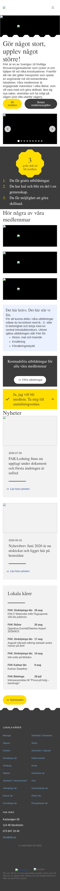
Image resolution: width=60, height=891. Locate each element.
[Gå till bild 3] (24, 141)
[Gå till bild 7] (36, 141)
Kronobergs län (10, 803)
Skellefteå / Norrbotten (41, 735)
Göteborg (7, 765)
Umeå (34, 765)
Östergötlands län (39, 803)
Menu (52, 7)
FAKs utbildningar (32, 379)
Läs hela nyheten (20, 489)
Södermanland (38, 758)
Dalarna (6, 743)
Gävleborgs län (10, 758)
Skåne (34, 743)
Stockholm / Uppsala (41, 750)
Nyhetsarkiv (17, 699)
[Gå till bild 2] (21, 141)
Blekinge (7, 735)
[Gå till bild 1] (18, 141)
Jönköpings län (10, 788)
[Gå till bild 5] (30, 141)
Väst (33, 780)
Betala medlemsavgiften (41, 104)
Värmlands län (38, 773)
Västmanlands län (39, 788)
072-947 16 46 (11, 831)
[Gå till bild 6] (33, 141)
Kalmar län (8, 796)
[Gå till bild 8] (39, 141)
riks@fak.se (9, 837)
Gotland (6, 750)
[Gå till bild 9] (41, 141)
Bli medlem (12, 104)
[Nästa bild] (52, 129)
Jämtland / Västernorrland (15, 780)
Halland (6, 773)
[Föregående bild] (7, 129)
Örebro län (36, 796)
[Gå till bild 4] (27, 141)
